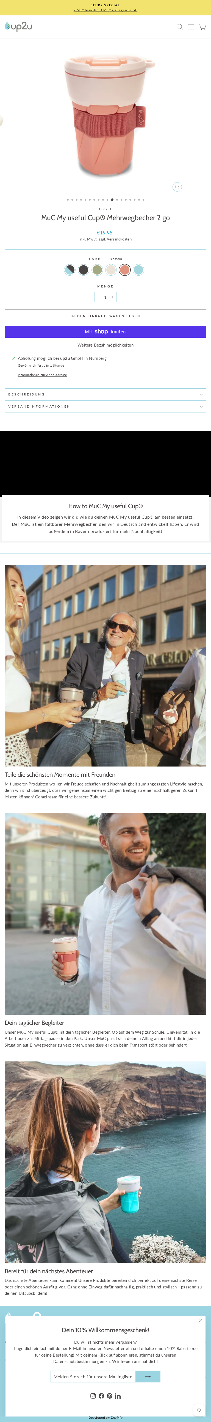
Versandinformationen (39, 406)
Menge (105, 286)
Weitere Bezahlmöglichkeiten (105, 344)
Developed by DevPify (105, 1417)
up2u (105, 209)
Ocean (138, 269)
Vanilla (111, 269)
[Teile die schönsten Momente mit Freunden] (105, 666)
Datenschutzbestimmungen (78, 1361)
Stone (83, 269)
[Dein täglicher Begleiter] (105, 914)
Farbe (105, 259)
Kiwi (97, 269)
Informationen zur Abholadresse (42, 375)
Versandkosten (119, 239)
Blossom (124, 269)
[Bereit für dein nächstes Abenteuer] (105, 1162)
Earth (69, 269)
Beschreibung (26, 394)
